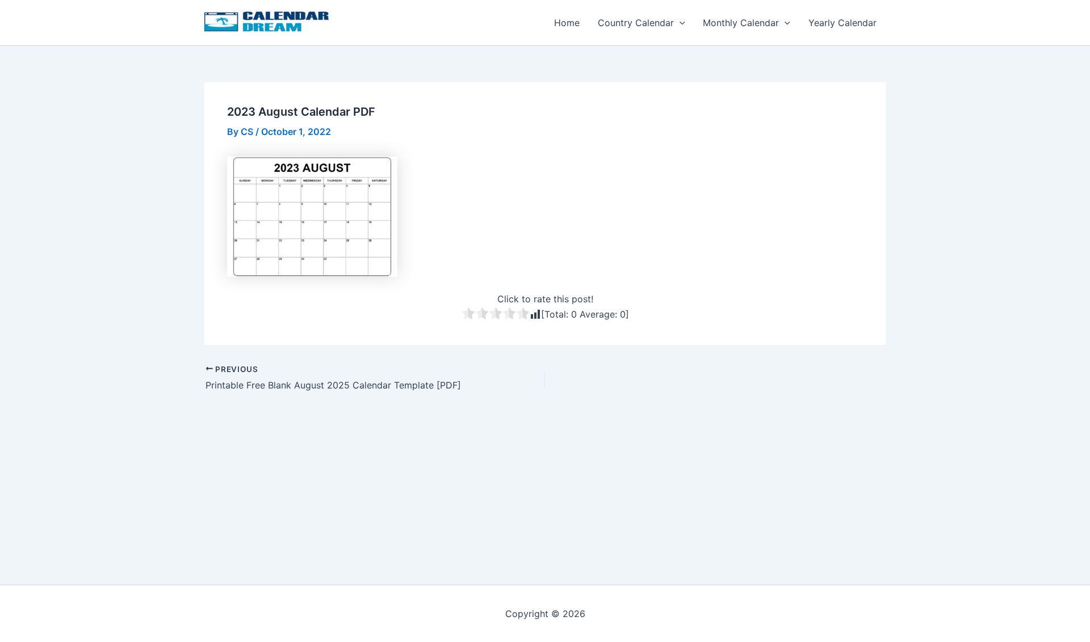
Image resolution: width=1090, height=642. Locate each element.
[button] (679, 22)
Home (567, 22)
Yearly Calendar (842, 22)
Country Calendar (636, 22)
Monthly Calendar (741, 22)
